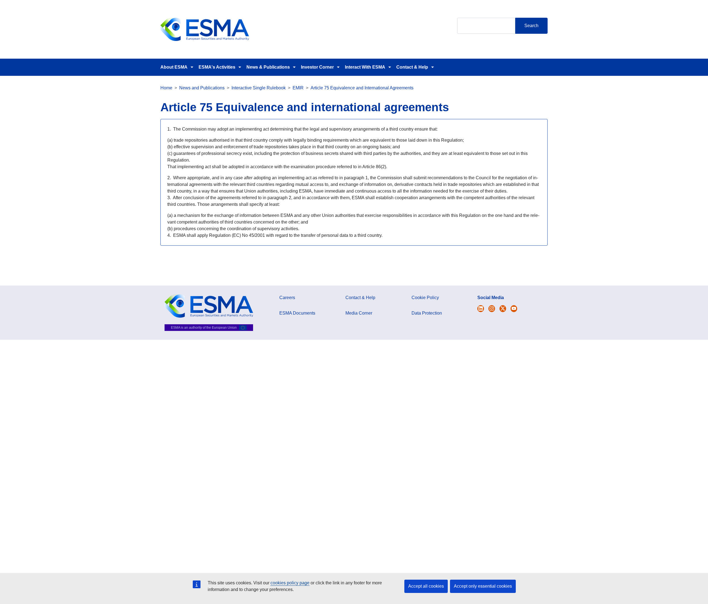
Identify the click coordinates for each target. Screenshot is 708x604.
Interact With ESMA (365, 67)
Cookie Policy (425, 297)
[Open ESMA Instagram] (491, 308)
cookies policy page (289, 582)
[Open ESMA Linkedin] (502, 308)
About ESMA (174, 67)
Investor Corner (317, 67)
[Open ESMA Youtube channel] (514, 308)
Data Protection (427, 313)
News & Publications (268, 67)
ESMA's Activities (217, 67)
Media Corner (358, 313)
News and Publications (202, 87)
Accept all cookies (426, 586)
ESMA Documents (297, 313)
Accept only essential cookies (483, 586)
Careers (287, 297)
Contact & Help (412, 67)
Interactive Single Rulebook (258, 87)
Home (166, 87)
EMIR (298, 87)
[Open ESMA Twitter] (480, 308)
